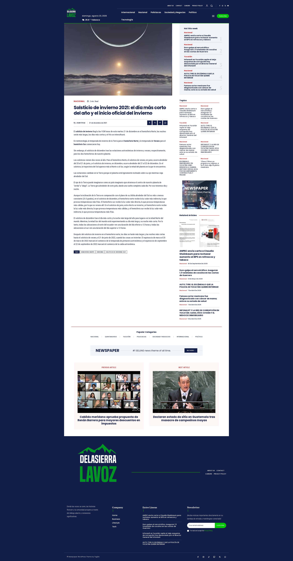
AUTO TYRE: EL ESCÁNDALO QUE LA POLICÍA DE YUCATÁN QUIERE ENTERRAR (199, 75)
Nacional (79, 101)
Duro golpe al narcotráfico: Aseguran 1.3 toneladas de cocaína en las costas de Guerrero (200, 49)
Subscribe (220, 525)
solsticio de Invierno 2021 (116, 252)
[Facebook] (219, 5)
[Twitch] (214, 557)
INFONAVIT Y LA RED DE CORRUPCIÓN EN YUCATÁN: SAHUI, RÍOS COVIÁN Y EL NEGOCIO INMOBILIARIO (210, 148)
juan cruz (80, 123)
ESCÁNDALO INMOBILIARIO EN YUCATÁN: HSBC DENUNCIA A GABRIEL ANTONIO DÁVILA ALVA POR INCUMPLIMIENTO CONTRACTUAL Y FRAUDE (188, 168)
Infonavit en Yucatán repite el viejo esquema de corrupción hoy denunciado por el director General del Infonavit (200, 62)
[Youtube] (228, 5)
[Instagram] (222, 5)
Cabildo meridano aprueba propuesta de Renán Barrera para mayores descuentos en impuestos (109, 420)
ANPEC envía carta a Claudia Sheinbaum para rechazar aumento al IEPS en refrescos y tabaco (200, 37)
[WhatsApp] (165, 122)
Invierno (100, 252)
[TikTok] (209, 557)
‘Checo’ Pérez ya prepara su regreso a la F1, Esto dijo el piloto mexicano (210, 164)
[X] (225, 5)
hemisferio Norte (87, 252)
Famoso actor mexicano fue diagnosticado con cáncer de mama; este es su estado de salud (200, 87)
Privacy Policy (208, 530)
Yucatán (188, 56)
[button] (211, 5)
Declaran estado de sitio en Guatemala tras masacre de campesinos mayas (184, 418)
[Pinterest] (160, 122)
